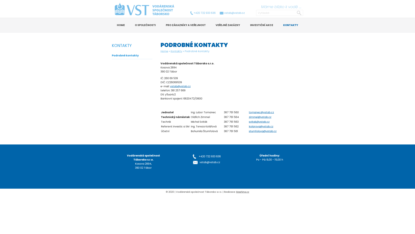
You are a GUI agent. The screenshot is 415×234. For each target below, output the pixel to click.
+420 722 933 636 (205, 13)
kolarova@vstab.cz (261, 126)
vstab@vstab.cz (234, 13)
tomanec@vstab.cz (261, 112)
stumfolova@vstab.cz (263, 131)
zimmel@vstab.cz (260, 117)
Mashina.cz (242, 192)
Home (164, 51)
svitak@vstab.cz (259, 122)
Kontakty (176, 51)
